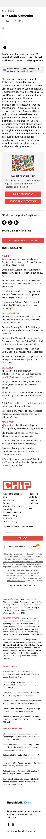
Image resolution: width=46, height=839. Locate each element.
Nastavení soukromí (12, 512)
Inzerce (32, 506)
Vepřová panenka (29, 618)
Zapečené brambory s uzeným (30, 634)
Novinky (6, 256)
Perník (12, 632)
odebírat (23, 538)
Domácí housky (9, 634)
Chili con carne (27, 623)
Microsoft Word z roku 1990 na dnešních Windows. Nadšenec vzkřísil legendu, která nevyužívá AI (20, 685)
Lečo (19, 632)
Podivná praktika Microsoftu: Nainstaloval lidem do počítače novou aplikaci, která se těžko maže (21, 283)
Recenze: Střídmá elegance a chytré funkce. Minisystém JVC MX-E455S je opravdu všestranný (22, 359)
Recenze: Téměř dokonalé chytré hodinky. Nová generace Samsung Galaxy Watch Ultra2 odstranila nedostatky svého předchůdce (22, 341)
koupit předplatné (23, 194)
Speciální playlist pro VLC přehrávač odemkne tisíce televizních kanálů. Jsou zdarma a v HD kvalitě (20, 451)
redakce (5, 21)
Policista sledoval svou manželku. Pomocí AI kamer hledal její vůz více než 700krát (21, 694)
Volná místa (8, 500)
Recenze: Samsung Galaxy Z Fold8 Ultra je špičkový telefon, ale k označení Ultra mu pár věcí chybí (23, 330)
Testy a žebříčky (10, 313)
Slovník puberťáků (10, 602)
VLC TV (16, 656)
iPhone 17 (7, 656)
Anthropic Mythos (10, 650)
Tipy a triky (8, 422)
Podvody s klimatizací (30, 656)
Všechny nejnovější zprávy (23, 240)
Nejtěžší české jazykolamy (21, 605)
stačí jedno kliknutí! (28, 71)
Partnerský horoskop (28, 602)
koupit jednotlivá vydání (23, 201)
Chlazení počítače (29, 640)
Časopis (11, 11)
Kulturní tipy (15, 607)
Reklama (7, 503)
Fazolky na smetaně (11, 621)
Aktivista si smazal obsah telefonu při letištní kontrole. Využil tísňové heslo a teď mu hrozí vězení (23, 395)
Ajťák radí (26, 607)
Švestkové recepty (31, 632)
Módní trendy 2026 (25, 610)
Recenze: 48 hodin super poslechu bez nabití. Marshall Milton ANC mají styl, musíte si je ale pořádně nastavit (22, 319)
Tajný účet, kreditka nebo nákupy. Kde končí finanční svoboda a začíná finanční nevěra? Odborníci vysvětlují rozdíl (21, 781)
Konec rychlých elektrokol (13, 642)
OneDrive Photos (28, 645)
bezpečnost (8, 368)
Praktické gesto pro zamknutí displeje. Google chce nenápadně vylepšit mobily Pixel (21, 710)
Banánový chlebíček (11, 623)
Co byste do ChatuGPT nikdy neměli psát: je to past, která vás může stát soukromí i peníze (22, 384)
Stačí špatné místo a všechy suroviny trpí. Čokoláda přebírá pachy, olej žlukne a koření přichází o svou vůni (21, 736)
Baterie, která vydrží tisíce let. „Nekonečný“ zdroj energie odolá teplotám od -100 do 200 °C (22, 273)
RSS (30, 509)
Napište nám (33, 215)
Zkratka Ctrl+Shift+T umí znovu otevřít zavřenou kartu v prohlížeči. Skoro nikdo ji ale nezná (22, 702)
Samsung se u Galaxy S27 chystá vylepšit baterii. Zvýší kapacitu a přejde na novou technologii (20, 305)
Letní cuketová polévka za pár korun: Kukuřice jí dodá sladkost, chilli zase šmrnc (22, 764)
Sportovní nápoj (9, 626)
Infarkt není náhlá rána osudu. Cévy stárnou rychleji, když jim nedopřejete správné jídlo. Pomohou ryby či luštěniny (21, 747)
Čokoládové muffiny (29, 621)
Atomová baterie (25, 650)
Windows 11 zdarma (32, 648)
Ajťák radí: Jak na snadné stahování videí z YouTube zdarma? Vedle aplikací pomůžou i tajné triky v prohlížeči (22, 462)
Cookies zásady (10, 521)
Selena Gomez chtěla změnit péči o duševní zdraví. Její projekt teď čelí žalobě (21, 772)
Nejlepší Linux (8, 658)
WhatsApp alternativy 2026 (14, 613)
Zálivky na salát (24, 626)
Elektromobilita (32, 653)
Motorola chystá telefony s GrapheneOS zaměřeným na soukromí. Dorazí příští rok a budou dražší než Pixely (21, 674)
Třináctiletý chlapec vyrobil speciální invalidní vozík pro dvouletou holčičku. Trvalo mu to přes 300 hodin (22, 719)
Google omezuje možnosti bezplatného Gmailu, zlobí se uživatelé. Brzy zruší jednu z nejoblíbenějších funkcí (22, 262)
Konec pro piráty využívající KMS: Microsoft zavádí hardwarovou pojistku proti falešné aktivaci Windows (22, 414)
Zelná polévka (16, 629)
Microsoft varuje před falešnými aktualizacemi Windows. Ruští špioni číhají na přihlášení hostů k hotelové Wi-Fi (21, 374)
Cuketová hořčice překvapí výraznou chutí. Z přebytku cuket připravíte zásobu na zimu (21, 756)
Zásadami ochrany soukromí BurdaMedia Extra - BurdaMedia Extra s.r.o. (23, 561)
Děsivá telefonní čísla (28, 599)
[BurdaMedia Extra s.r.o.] (17, 485)
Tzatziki (27, 629)
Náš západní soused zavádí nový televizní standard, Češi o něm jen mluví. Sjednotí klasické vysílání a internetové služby (21, 294)
